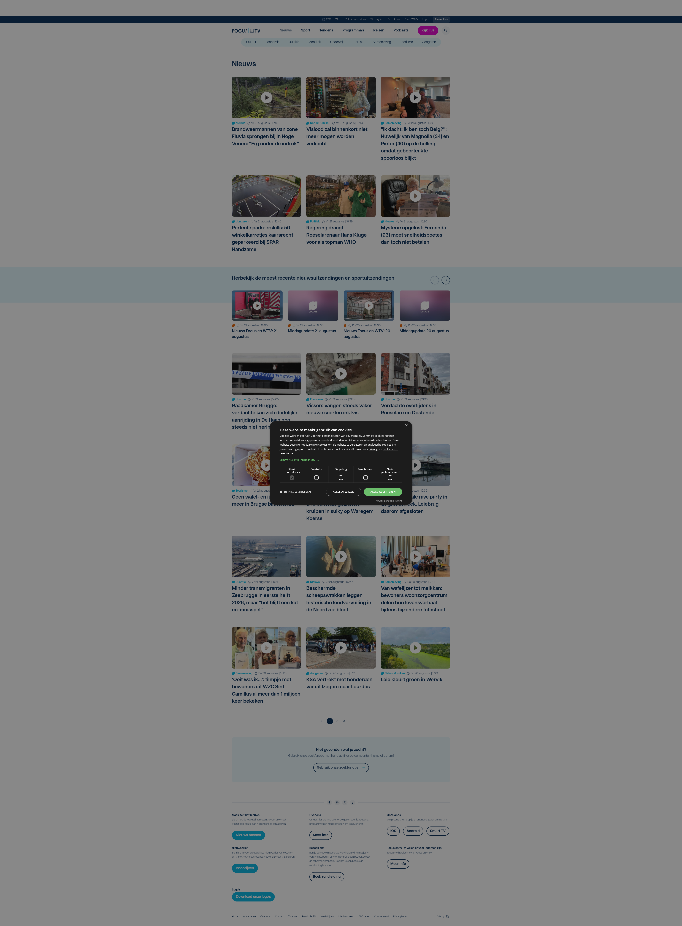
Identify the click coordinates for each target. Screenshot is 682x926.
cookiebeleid (390, 449)
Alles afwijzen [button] (343, 491)
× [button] (406, 425)
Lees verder (287, 453)
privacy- (373, 449)
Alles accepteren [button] (383, 491)
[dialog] (341, 463)
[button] (341, 459)
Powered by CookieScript (388, 501)
